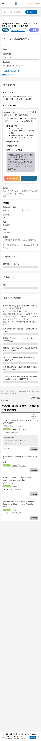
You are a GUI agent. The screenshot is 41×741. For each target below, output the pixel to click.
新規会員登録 (12, 178)
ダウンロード (32, 12)
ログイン (28, 178)
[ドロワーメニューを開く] (2, 3)
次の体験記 (35, 397)
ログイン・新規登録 (34, 4)
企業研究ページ (8, 74)
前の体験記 (5, 400)
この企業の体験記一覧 (11, 71)
